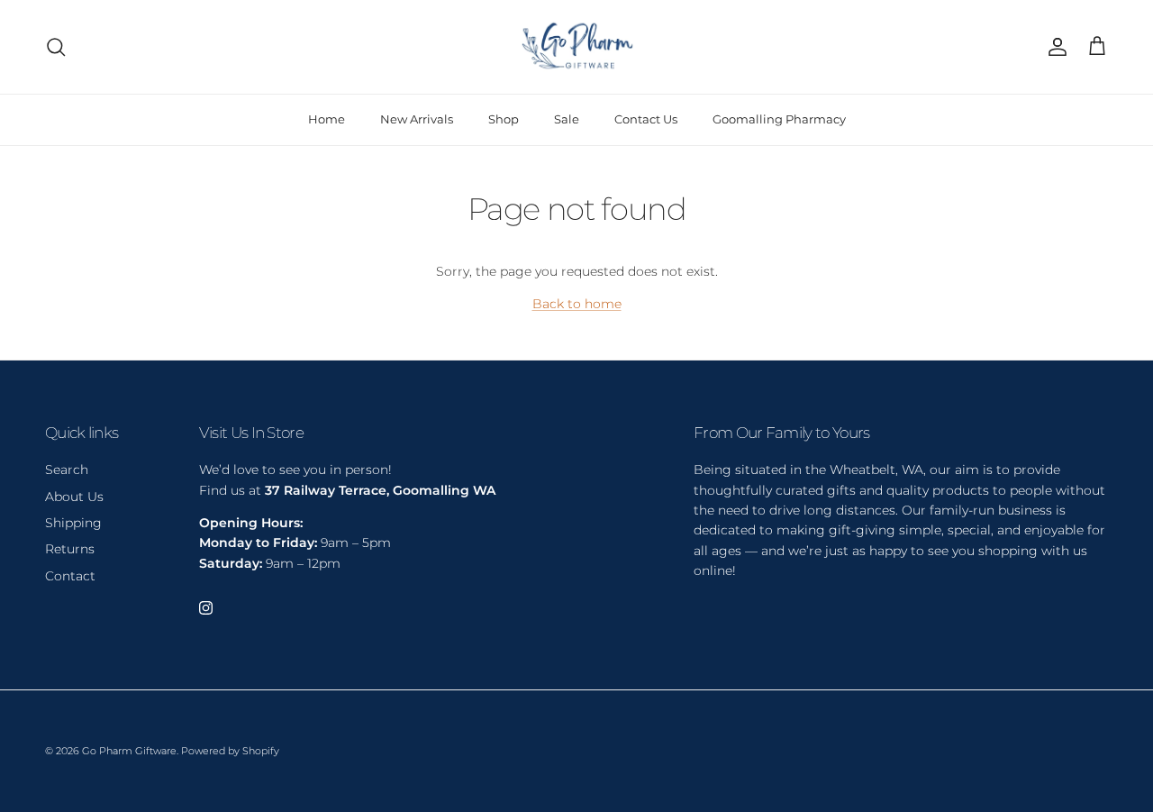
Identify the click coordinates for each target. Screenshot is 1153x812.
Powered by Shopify (230, 750)
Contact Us (645, 119)
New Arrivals (416, 119)
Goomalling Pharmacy (779, 119)
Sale (566, 119)
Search (66, 469)
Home (326, 119)
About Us (74, 496)
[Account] (1054, 47)
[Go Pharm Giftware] (576, 47)
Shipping (73, 523)
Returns (70, 549)
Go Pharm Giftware (129, 750)
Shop (503, 119)
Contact (70, 576)
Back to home (577, 304)
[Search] (56, 47)
